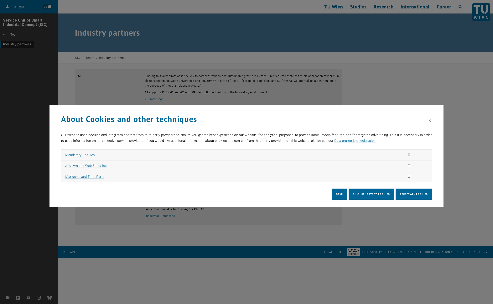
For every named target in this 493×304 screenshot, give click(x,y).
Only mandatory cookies (371, 194)
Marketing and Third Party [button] (84, 177)
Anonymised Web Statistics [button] (86, 166)
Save (339, 194)
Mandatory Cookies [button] (80, 155)
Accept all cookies (414, 194)
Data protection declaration (355, 141)
